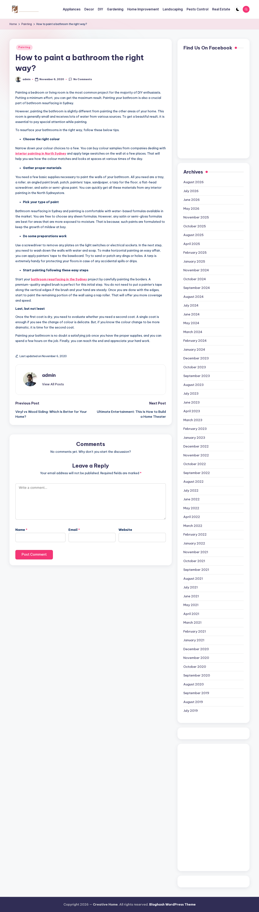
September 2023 (196, 376)
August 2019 (193, 702)
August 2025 (193, 235)
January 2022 (194, 543)
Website (125, 530)
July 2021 (190, 587)
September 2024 (196, 288)
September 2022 (196, 473)
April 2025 (191, 244)
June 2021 (191, 596)
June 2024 (191, 314)
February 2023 (195, 429)
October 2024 (194, 279)
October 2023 (194, 367)
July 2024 (191, 305)
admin (49, 375)
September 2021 (196, 570)
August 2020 (193, 684)
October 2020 (194, 667)
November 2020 (196, 658)
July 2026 (191, 191)
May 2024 (191, 323)
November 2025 (196, 217)
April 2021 (191, 614)
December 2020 (196, 649)
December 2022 (196, 446)
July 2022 (191, 490)
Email (74, 530)
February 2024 (195, 341)
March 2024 (192, 332)
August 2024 (193, 297)
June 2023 (191, 402)
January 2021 (193, 640)
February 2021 (194, 631)
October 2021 (194, 561)
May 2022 (191, 508)
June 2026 (191, 200)
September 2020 (196, 675)
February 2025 (195, 252)
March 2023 (192, 420)
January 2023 (194, 438)
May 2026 (191, 208)
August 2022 (193, 481)
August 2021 (193, 578)
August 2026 (193, 182)
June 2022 (191, 499)
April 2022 (191, 517)
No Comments (82, 79)
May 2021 (191, 605)
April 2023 (191, 411)
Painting (24, 47)
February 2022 (195, 534)
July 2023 (191, 393)
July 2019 (190, 711)
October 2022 (194, 464)
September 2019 (196, 693)
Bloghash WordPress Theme (172, 904)
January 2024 (194, 349)
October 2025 (194, 226)
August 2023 (193, 385)
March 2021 (192, 622)
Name (21, 530)
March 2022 (192, 526)
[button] (53, 384)
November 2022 (196, 455)
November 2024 (196, 270)
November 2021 (195, 552)
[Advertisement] (198, 806)
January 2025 (194, 261)
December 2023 (196, 358)
